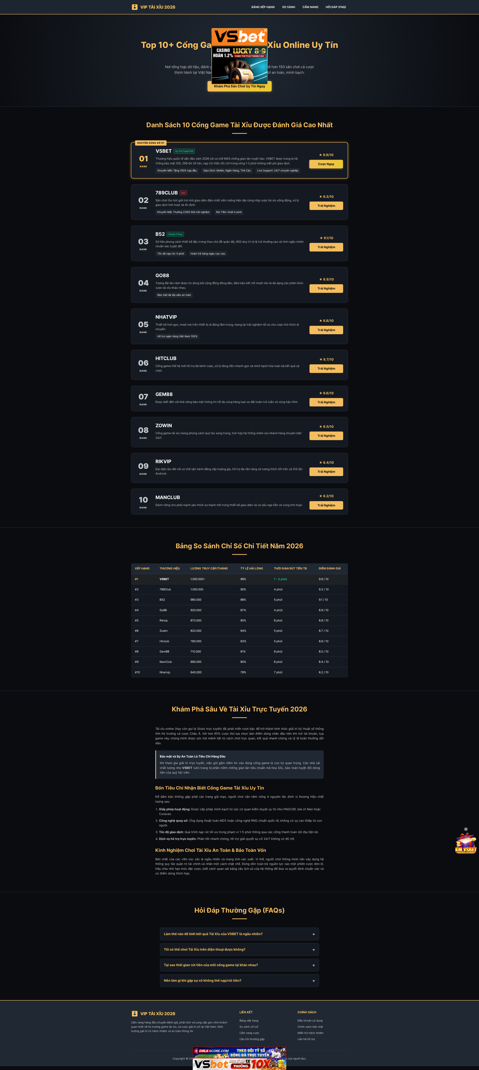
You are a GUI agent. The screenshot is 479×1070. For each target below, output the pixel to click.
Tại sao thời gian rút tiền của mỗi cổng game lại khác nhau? (211, 965)
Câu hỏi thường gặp (252, 1039)
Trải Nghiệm (326, 206)
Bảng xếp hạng (249, 1020)
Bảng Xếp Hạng (263, 7)
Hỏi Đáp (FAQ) (336, 7)
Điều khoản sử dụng (310, 1020)
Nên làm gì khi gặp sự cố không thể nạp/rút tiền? (202, 980)
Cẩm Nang (310, 7)
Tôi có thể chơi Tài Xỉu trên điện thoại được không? (204, 949)
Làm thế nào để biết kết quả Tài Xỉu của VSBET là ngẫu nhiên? (213, 934)
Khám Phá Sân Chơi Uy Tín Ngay (239, 86)
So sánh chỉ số (249, 1026)
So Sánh (288, 7)
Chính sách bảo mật (310, 1026)
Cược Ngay (326, 164)
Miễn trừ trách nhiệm (311, 1032)
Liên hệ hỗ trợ (306, 1039)
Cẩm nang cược (249, 1032)
